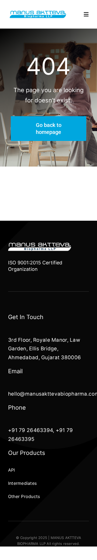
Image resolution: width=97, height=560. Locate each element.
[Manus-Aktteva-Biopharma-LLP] (38, 12)
